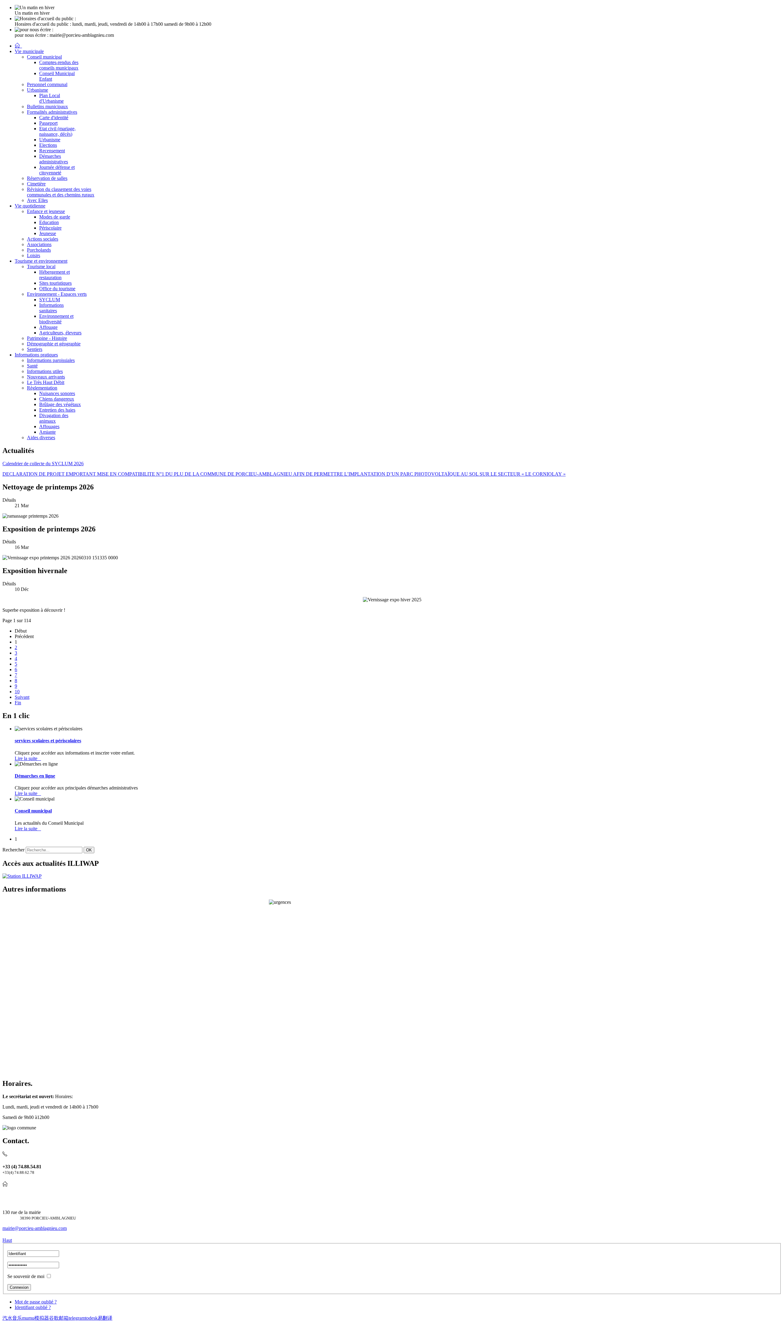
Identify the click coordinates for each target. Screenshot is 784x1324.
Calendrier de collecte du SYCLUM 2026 (43, 463)
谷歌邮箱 (59, 1318)
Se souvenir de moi (25, 1276)
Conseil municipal (33, 810)
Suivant (22, 697)
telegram (77, 1318)
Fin (18, 702)
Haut (7, 1240)
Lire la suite (28, 758)
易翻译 (105, 1318)
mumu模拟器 (35, 1318)
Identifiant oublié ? (33, 1307)
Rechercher (13, 849)
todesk (91, 1318)
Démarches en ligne (35, 775)
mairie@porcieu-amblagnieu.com (34, 1228)
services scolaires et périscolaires (48, 740)
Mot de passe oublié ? (36, 1301)
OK (89, 850)
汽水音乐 (12, 1318)
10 (17, 691)
